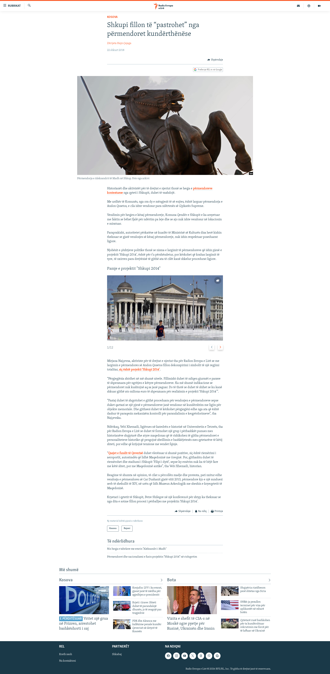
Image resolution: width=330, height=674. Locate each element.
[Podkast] (309, 5)
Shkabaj (117, 654)
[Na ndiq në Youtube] (184, 656)
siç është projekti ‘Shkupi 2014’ (139, 369)
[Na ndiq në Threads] (201, 656)
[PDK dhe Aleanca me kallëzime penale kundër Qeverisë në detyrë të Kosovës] (122, 624)
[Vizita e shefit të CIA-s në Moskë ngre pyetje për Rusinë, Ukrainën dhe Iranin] (192, 600)
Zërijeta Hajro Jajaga (119, 43)
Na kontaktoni (67, 661)
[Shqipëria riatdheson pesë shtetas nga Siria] (230, 591)
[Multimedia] (319, 5)
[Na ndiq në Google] (217, 656)
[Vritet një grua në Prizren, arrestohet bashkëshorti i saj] (84, 600)
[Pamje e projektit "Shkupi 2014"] (165, 308)
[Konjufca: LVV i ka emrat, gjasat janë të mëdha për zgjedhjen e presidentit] (122, 591)
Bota (171, 580)
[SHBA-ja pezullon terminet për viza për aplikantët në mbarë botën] (230, 605)
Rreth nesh (65, 654)
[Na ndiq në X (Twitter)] (192, 656)
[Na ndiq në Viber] (209, 656)
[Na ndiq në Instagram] (176, 656)
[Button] (215, 60)
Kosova (112, 17)
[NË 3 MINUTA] (298, 5)
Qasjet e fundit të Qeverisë (125, 453)
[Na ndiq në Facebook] (168, 656)
